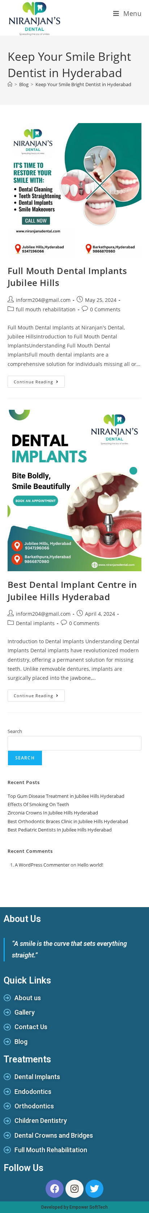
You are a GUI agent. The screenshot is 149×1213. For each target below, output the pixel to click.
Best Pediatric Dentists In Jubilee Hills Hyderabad (60, 829)
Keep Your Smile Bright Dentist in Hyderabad (83, 84)
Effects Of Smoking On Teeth (38, 804)
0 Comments (105, 309)
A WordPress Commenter (42, 865)
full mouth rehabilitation (46, 309)
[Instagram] (74, 1189)
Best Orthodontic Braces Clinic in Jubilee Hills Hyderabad (68, 821)
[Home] (10, 84)
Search (15, 731)
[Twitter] (94, 1189)
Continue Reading (39, 380)
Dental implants (35, 623)
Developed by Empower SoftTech (74, 1207)
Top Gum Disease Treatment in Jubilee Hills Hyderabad (66, 796)
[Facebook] (55, 1189)
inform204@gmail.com (43, 299)
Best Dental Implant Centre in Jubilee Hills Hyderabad (72, 590)
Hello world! (90, 865)
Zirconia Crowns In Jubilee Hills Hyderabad (53, 812)
